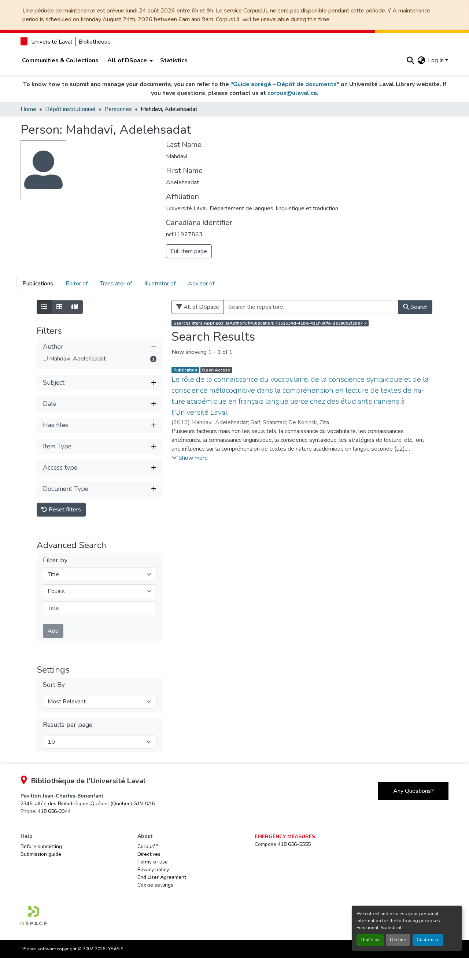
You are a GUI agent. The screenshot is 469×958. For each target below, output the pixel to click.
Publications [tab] (37, 284)
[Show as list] (44, 307)
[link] (87, 803)
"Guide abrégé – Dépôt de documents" (284, 84)
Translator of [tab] (116, 284)
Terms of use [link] (152, 861)
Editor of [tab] (77, 284)
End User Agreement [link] (161, 877)
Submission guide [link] (41, 854)
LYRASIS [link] (114, 949)
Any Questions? (413, 791)
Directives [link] (148, 854)
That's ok (370, 939)
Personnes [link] (118, 109)
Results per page (67, 725)
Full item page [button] (189, 251)
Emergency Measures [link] (285, 836)
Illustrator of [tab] (160, 284)
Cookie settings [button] (155, 884)
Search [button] (418, 307)
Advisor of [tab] (201, 284)
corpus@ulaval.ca (292, 93)
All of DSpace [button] (127, 60)
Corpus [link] (148, 846)
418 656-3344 (54, 811)
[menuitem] (129, 60)
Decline (398, 939)
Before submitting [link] (41, 846)
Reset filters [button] (64, 510)
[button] (410, 60)
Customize (428, 939)
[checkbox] (45, 358)
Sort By (54, 685)
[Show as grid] (59, 307)
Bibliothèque (94, 42)
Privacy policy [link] (153, 869)
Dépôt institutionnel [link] (70, 109)
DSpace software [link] (38, 949)
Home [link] (28, 109)
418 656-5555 (294, 844)
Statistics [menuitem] (174, 60)
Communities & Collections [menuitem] (60, 60)
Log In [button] (436, 60)
